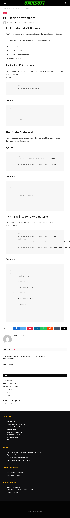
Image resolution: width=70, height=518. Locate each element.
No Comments (23, 22)
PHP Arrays (6, 395)
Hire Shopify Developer (14, 475)
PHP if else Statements (9, 383)
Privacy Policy (25, 507)
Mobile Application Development (16, 424)
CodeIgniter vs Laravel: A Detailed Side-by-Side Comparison (17, 357)
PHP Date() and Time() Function (12, 401)
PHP (5, 13)
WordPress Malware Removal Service (18, 427)
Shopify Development (13, 437)
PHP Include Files (8, 398)
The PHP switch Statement (10, 386)
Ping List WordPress (13, 455)
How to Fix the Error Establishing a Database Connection (24, 452)
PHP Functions (7, 389)
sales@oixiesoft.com (13, 492)
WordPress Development (14, 432)
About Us (36, 507)
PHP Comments (7, 380)
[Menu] (5, 3)
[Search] (65, 3)
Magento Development (13, 434)
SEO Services (11, 440)
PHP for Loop (7, 392)
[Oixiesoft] (35, 3)
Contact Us (46, 507)
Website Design (11, 429)
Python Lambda (8, 364)
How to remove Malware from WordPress (19, 460)
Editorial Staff (12, 22)
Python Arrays (41, 356)
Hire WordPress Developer (15, 472)
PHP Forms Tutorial (8, 404)
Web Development (12, 421)
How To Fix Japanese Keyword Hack (17, 457)
